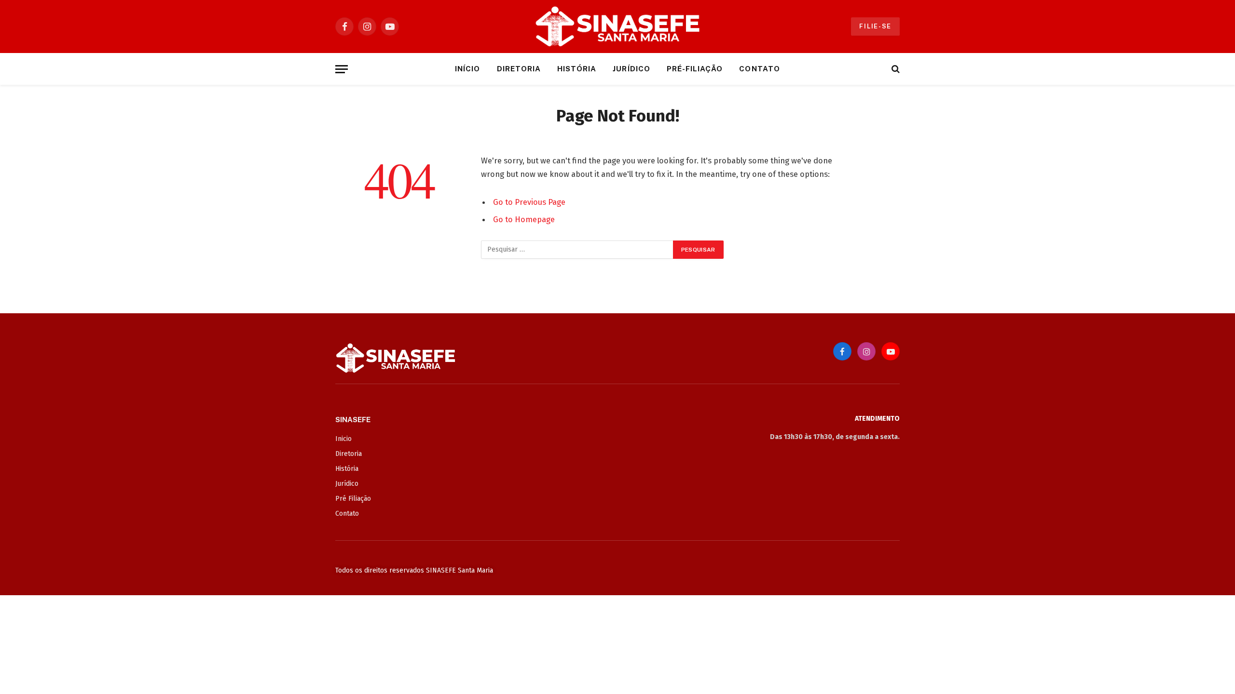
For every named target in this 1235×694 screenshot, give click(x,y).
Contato (759, 69)
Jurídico (631, 69)
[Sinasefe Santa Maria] (617, 26)
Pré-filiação (695, 69)
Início (467, 69)
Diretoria (519, 69)
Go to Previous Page (529, 202)
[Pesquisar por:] (577, 249)
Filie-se (875, 26)
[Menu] (341, 69)
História (576, 69)
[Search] (895, 69)
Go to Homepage (524, 219)
